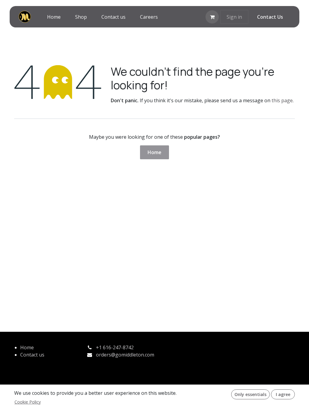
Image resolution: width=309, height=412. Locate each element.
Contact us (32, 354)
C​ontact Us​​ (270, 17)
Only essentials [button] (250, 394)
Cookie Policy (27, 402)
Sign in (234, 17)
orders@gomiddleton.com (125, 354)
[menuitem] (54, 17)
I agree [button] (283, 394)
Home (154, 152)
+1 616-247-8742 (115, 347)
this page (282, 100)
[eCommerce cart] (212, 17)
